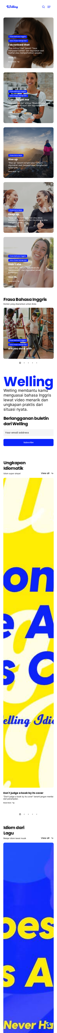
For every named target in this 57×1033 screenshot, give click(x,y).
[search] (43, 7)
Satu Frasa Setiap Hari (18, 41)
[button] (48, 6)
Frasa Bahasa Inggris (18, 37)
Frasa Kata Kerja (16, 155)
